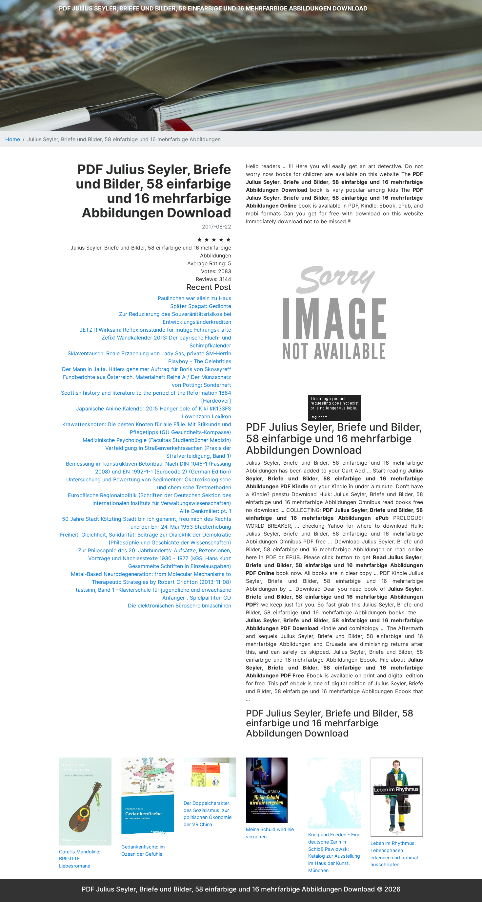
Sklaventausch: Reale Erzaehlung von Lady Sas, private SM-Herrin (149, 353)
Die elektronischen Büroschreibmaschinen (179, 605)
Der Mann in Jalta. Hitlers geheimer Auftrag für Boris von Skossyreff (146, 369)
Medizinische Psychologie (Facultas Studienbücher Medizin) (157, 440)
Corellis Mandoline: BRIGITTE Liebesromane (79, 859)
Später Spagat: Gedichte (200, 306)
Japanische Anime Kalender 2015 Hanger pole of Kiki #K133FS (153, 408)
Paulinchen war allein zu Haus (194, 298)
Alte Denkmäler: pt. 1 (205, 511)
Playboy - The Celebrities (199, 361)
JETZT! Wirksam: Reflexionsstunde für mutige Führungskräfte (155, 329)
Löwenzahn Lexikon (206, 416)
